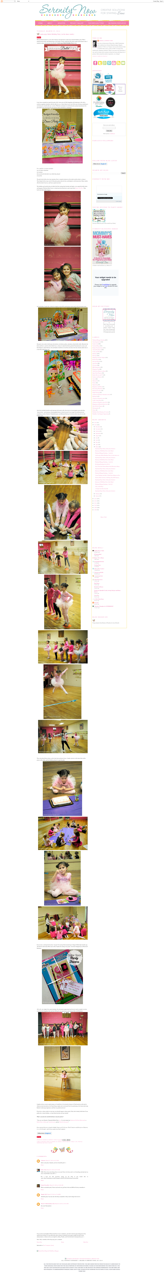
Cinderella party (51, 1122)
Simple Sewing (96, 392)
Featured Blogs (96, 346)
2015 (95, 422)
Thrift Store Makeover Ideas (99, 371)
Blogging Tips (96, 369)
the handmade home (99, 561)
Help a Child (104, 517)
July (97, 438)
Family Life (74, 1141)
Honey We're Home (99, 558)
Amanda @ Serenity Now (106, 40)
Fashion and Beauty (97, 377)
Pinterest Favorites (97, 390)
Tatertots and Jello (98, 572)
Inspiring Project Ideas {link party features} (105, 448)
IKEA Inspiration (96, 367)
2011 (95, 503)
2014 (95, 425)
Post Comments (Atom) (48, 1245)
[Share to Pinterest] (69, 1140)
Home (62, 1242)
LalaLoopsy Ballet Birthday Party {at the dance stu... (107, 455)
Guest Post (95, 363)
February (98, 493)
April (97, 444)
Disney (94, 410)
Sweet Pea (96, 595)
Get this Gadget (118, 201)
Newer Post (39, 1242)
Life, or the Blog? (99, 486)
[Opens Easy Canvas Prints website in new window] (108, 83)
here (60, 1120)
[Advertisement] (105, 532)
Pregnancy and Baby (97, 386)
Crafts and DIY (66, 1141)
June (97, 440)
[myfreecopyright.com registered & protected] (82, 1258)
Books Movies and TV (98, 375)
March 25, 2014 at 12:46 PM (54, 1194)
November (98, 429)
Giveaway (95, 365)
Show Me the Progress (98, 406)
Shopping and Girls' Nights (44, 1142)
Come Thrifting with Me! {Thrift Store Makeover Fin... (107, 475)
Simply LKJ (44, 1194)
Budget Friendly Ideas (98, 348)
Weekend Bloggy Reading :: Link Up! (104, 453)
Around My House (97, 349)
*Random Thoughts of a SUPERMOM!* (104, 606)
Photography (95, 408)
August (97, 435)
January (97, 496)
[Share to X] (66, 1140)
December (98, 426)
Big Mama (96, 583)
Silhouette (95, 381)
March (97, 446)
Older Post (85, 1242)
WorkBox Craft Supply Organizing (101, 414)
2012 (95, 501)
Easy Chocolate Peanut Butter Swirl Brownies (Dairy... (107, 466)
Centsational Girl (98, 576)
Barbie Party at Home (42, 1122)
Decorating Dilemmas (97, 388)
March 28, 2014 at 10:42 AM (62, 1203)
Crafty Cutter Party (97, 400)
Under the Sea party (63, 1122)
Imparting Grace (98, 579)
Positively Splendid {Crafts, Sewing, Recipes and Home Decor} (107, 591)
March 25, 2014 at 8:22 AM (52, 1160)
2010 (95, 505)
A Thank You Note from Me (101, 488)
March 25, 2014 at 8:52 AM (53, 1169)
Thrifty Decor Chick (99, 550)
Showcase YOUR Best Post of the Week (104, 471)
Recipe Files (95, 359)
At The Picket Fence (99, 599)
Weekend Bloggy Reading (99, 340)
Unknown (43, 1160)
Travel (94, 379)
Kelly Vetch (43, 1169)
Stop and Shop (96, 361)
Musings (95, 355)
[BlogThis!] (65, 1140)
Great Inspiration (96, 342)
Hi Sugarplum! (97, 554)
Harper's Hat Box (79, 188)
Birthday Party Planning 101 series (51, 1141)
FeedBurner (112, 133)
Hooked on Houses (98, 587)
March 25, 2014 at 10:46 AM (56, 1185)
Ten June (96, 602)
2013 (95, 498)
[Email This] (63, 1140)
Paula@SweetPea (45, 1185)
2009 (95, 507)
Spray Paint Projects (97, 373)
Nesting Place (97, 565)
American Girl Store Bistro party (77, 1120)
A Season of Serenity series (99, 398)
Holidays (95, 353)
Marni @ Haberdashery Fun (48, 1203)
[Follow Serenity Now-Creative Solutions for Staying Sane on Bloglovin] (100, 164)
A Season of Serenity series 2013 (100, 402)
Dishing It (95, 396)
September (98, 433)
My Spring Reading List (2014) (102, 464)
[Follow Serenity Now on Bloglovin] (44, 1134)
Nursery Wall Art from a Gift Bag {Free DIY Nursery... (107, 477)
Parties (80, 1141)
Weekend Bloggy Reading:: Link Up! (104, 484)
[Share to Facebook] (68, 1140)
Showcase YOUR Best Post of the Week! (104, 451)
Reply (42, 1165)
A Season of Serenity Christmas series (101, 394)
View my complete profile (100, 56)
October (98, 431)
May (97, 442)
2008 (95, 510)
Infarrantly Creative (99, 568)
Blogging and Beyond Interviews (100, 404)
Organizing (95, 384)
